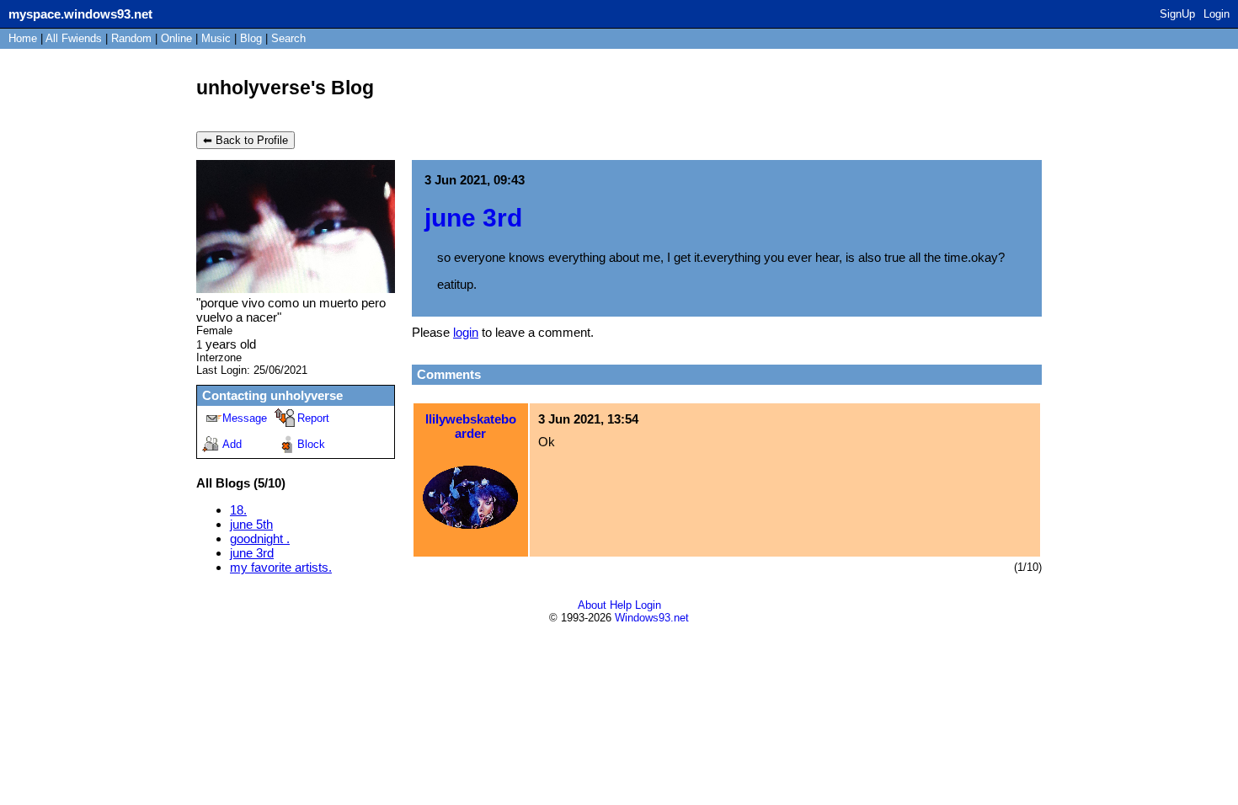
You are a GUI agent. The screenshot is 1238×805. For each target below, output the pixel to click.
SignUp (1177, 14)
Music (216, 38)
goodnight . (260, 538)
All (73, 38)
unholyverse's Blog (285, 88)
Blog (251, 38)
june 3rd (252, 553)
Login (1216, 14)
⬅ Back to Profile (245, 140)
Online (176, 38)
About (592, 605)
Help (621, 605)
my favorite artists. (281, 567)
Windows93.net (652, 617)
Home (22, 38)
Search (288, 38)
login (465, 332)
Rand (131, 38)
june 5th (251, 524)
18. (238, 510)
